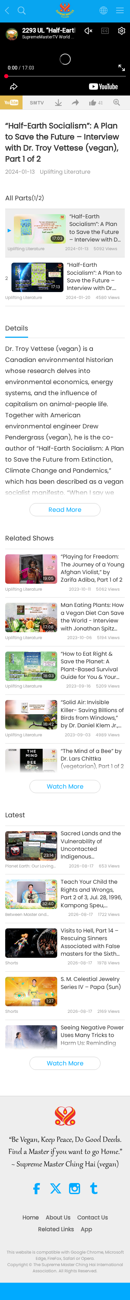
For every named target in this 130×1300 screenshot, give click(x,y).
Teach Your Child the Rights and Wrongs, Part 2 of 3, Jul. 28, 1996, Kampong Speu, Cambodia (91, 893)
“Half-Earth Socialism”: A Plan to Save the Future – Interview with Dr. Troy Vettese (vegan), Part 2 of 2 (94, 276)
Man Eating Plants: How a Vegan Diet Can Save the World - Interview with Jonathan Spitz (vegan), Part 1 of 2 (92, 617)
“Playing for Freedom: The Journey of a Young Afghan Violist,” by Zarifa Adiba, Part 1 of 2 (92, 568)
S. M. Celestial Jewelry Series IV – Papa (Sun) (91, 983)
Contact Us (92, 1217)
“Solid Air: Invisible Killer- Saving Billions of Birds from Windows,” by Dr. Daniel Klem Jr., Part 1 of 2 (92, 714)
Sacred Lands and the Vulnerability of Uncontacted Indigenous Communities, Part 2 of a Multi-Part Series (91, 845)
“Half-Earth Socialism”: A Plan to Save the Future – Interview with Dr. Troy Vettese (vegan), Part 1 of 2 (95, 228)
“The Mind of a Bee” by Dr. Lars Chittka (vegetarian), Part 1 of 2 (92, 759)
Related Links (56, 1229)
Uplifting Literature (65, 172)
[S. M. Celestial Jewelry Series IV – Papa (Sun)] (31, 991)
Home (31, 1217)
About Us (58, 1217)
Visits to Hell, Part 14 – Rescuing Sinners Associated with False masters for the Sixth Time (90, 942)
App (86, 1229)
